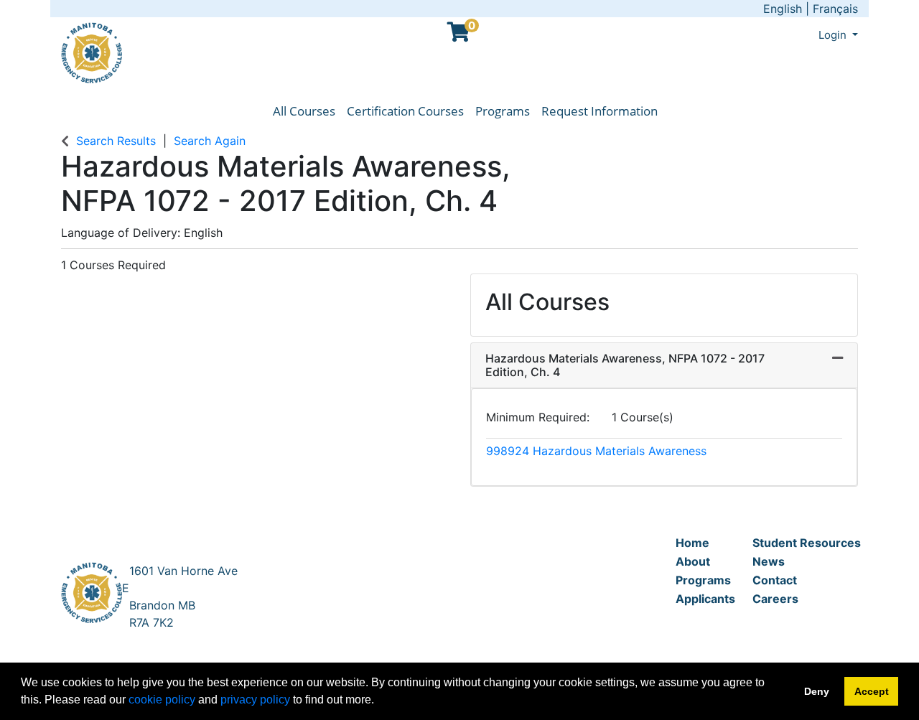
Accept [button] (871, 691)
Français (835, 8)
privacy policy (255, 699)
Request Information (599, 111)
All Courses (304, 111)
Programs (502, 111)
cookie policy (162, 699)
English (782, 8)
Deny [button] (816, 691)
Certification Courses (405, 111)
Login (833, 35)
